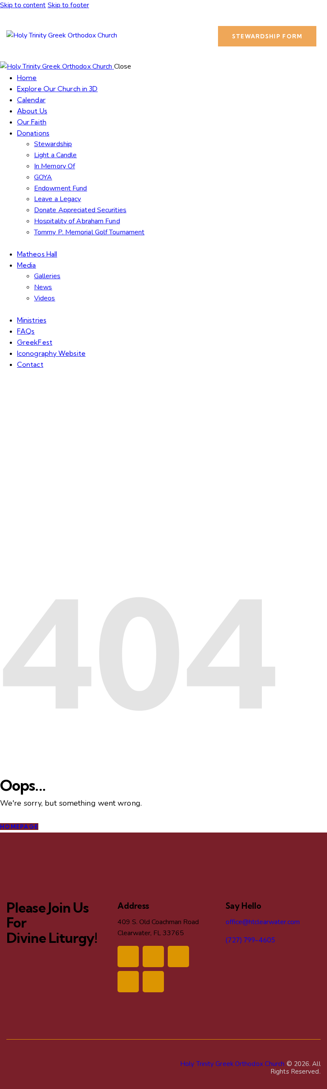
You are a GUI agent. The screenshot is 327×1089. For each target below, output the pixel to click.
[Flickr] (153, 981)
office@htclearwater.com (263, 922)
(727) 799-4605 (250, 940)
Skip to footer (68, 5)
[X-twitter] (178, 956)
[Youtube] (128, 981)
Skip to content (23, 5)
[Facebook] (128, 956)
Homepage (19, 826)
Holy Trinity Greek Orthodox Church (232, 1064)
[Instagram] (153, 956)
